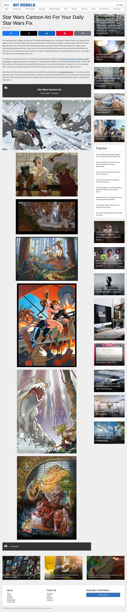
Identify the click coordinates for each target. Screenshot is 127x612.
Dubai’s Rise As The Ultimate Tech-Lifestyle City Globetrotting (108, 438)
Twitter (49, 596)
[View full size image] (46, 125)
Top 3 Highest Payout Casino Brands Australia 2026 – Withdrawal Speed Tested (62, 576)
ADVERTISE (117, 9)
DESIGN (74, 9)
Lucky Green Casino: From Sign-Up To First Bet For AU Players (108, 57)
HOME (6, 9)
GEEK (93, 9)
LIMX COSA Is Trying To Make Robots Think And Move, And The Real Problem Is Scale (109, 289)
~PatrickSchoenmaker (66, 72)
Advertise (10, 598)
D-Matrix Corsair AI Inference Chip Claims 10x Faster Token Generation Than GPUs (109, 360)
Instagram (50, 600)
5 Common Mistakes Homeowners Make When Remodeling (107, 411)
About (9, 594)
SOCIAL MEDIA (30, 9)
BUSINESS (42, 9)
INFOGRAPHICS (104, 9)
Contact (9, 596)
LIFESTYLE (84, 9)
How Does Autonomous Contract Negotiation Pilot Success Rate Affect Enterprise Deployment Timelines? (107, 80)
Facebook (50, 594)
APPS (66, 9)
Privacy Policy (11, 600)
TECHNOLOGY (16, 9)
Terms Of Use (11, 602)
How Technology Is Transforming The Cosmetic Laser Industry (108, 110)
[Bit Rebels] (23, 5)
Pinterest (49, 598)
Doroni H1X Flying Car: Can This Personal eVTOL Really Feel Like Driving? (108, 386)
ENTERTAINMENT (54, 9)
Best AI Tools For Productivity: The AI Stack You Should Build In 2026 (109, 263)
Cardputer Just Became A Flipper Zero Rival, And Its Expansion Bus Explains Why (105, 576)
